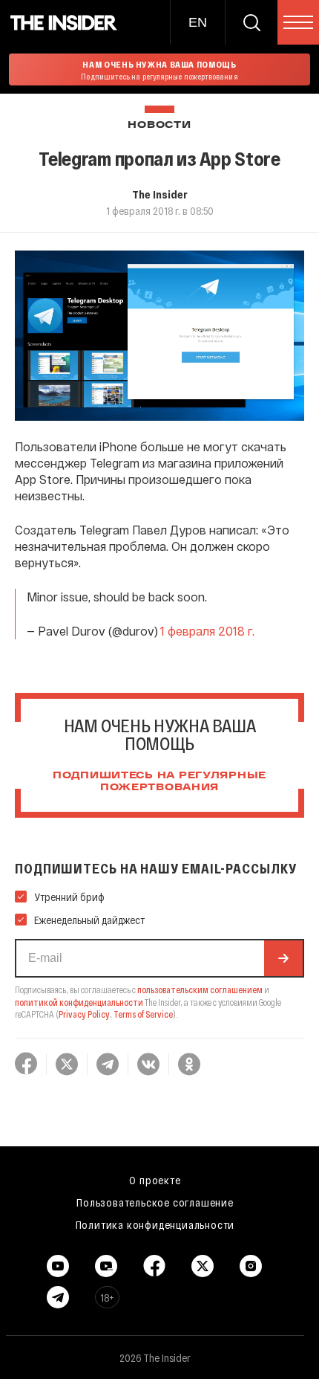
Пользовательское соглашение (155, 1202)
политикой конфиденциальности (79, 1002)
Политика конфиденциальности (155, 1224)
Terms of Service (143, 1014)
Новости (159, 125)
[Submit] (283, 958)
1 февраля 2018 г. (207, 631)
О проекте (154, 1179)
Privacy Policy (84, 1014)
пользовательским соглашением (200, 989)
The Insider (160, 194)
